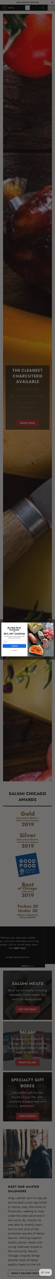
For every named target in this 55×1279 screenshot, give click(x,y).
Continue (14, 646)
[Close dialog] (52, 624)
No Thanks (14, 650)
